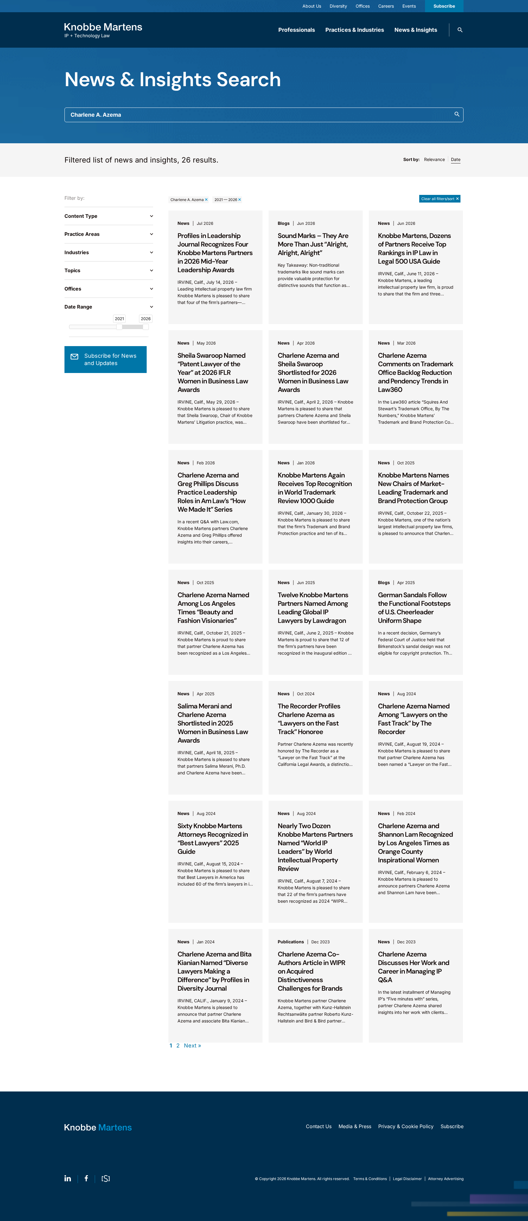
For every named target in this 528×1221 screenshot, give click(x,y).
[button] (460, 30)
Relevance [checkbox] (434, 159)
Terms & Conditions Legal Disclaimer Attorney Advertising (408, 1178)
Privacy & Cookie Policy (406, 1126)
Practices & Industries (354, 30)
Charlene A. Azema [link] (187, 199)
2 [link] (178, 1046)
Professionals (296, 30)
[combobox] (264, 115)
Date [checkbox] (455, 159)
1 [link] (171, 1046)
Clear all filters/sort (437, 198)
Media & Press (355, 1126)
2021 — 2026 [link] (226, 199)
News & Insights (415, 30)
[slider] (119, 327)
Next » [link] (192, 1046)
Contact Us (319, 1126)
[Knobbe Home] (98, 1127)
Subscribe (444, 6)
